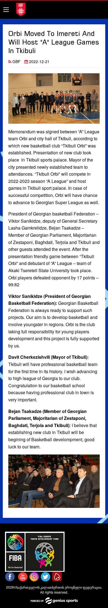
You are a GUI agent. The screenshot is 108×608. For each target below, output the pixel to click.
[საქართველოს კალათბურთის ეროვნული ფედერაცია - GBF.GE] (21, 9)
